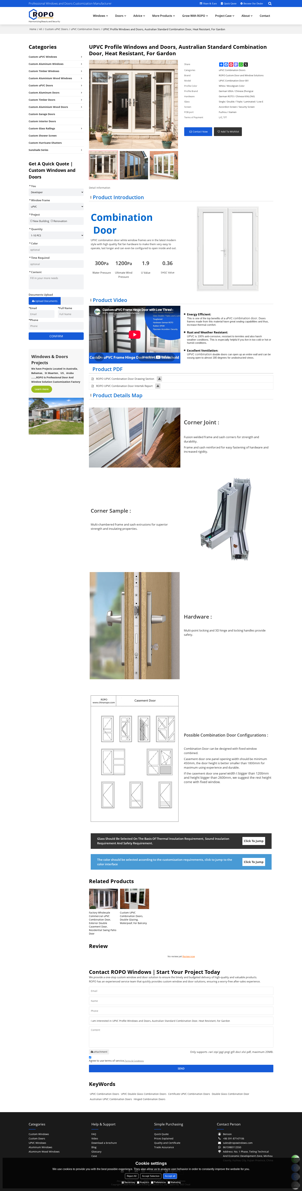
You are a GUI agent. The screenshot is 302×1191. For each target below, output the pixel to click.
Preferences (160, 1182)
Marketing (176, 1182)
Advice (137, 16)
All (40, 29)
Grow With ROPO (193, 16)
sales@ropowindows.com (238, 1142)
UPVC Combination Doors (104, 1094)
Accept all (170, 1176)
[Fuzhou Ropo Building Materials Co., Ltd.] (44, 16)
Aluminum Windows (40, 1147)
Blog (93, 1147)
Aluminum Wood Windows (44, 1151)
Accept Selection (150, 1176)
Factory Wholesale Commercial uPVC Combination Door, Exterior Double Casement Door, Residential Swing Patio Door (102, 923)
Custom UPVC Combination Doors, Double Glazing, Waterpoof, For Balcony (133, 918)
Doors (119, 16)
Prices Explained (163, 1138)
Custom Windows (39, 1134)
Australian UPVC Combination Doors (111, 1099)
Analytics (144, 1182)
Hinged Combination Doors (149, 1099)
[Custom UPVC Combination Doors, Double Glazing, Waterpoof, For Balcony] (134, 899)
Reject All (131, 1176)
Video (94, 1138)
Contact (265, 16)
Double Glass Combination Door (230, 1094)
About (246, 16)
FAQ (93, 1134)
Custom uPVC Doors (56, 29)
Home (33, 29)
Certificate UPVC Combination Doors (189, 1094)
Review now (188, 956)
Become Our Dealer (253, 3)
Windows (99, 16)
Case (94, 1156)
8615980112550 (232, 1147)
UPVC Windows (37, 1142)
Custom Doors (37, 1138)
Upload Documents (46, 301)
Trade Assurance (164, 1147)
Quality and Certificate (167, 1142)
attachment (100, 1051)
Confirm (56, 336)
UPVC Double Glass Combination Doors (143, 1094)
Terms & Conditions (134, 1060)
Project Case (223, 16)
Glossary (96, 1151)
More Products (162, 16)
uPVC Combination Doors (85, 29)
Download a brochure (104, 1142)
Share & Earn (210, 3)
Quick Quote (230, 3)
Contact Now (200, 131)
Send (181, 1068)
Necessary (129, 1182)
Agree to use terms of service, (116, 1060)
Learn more (42, 389)
